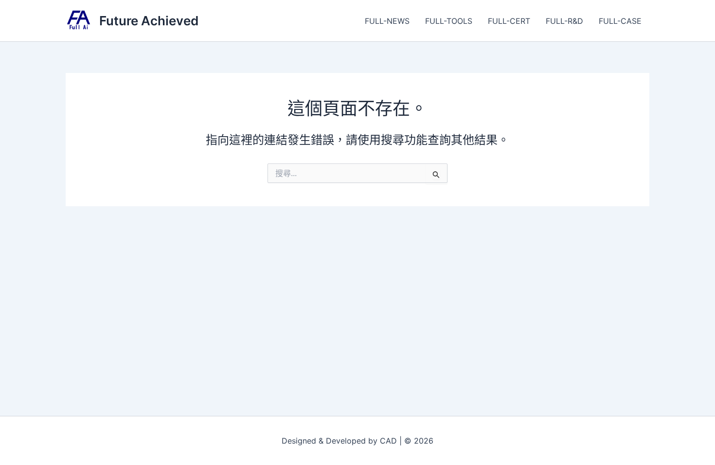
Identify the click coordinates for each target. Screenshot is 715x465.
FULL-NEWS (387, 21)
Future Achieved (148, 20)
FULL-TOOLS (448, 21)
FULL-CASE (620, 21)
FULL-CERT (509, 21)
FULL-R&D (564, 21)
